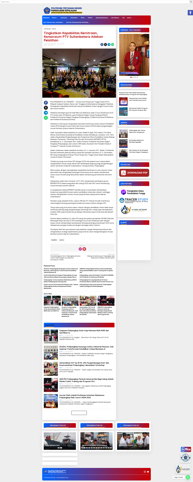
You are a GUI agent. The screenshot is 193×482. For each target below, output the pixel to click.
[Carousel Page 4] (89, 447)
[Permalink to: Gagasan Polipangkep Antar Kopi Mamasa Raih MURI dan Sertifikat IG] (52, 301)
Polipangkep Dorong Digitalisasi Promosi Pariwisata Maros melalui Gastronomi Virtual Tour (96, 281)
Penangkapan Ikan (52, 445)
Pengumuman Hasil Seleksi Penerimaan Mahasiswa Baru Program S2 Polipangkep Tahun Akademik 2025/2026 (133, 93)
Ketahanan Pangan (126, 445)
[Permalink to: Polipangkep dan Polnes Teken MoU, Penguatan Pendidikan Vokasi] (123, 133)
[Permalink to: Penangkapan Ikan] (60, 441)
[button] (190, 12)
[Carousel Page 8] (99, 447)
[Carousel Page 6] (94, 447)
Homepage (47, 29)
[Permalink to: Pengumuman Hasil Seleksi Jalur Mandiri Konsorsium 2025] (123, 101)
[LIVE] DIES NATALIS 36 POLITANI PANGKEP (136, 141)
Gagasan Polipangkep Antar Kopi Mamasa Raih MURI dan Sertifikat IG (52, 309)
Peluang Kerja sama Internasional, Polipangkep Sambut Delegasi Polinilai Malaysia (95, 285)
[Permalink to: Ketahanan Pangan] (133, 441)
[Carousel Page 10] (104, 447)
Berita (54, 29)
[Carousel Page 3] (87, 447)
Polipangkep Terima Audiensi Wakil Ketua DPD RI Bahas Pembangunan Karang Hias (60, 281)
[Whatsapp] (112, 44)
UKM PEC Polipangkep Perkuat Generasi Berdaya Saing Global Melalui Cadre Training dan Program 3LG (96, 270)
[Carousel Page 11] (106, 447)
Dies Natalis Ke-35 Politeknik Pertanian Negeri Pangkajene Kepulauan (139, 151)
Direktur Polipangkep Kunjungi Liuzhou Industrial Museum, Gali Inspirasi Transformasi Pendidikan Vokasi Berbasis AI (61, 270)
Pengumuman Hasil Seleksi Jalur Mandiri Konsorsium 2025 (138, 99)
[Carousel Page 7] (96, 447)
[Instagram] (80, 249)
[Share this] (101, 44)
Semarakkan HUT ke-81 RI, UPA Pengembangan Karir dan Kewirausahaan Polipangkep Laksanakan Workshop (88, 310)
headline (54, 240)
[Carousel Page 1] (59, 447)
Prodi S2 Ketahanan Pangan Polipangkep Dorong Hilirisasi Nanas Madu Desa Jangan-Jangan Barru (60, 276)
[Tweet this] (105, 44)
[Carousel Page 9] (101, 447)
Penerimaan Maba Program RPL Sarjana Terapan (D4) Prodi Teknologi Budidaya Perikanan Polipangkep (138, 109)
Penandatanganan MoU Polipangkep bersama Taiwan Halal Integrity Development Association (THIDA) (65, 257)
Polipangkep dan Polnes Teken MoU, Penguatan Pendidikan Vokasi (137, 131)
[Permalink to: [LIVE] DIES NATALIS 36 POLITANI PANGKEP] (123, 143)
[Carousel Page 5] (92, 447)
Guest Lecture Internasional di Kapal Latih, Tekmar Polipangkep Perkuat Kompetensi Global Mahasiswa (61, 286)
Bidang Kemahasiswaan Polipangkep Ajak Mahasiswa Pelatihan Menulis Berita (100, 256)
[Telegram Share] (108, 44)
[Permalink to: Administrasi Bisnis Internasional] (96, 441)
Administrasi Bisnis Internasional (94, 445)
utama (62, 240)
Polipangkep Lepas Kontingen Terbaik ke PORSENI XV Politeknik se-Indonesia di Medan (96, 276)
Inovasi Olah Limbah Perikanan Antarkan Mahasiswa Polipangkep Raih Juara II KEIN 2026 (81, 396)
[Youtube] (84, 249)
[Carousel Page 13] (111, 447)
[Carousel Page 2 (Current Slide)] (61, 447)
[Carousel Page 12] (109, 447)
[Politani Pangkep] (65, 10)
